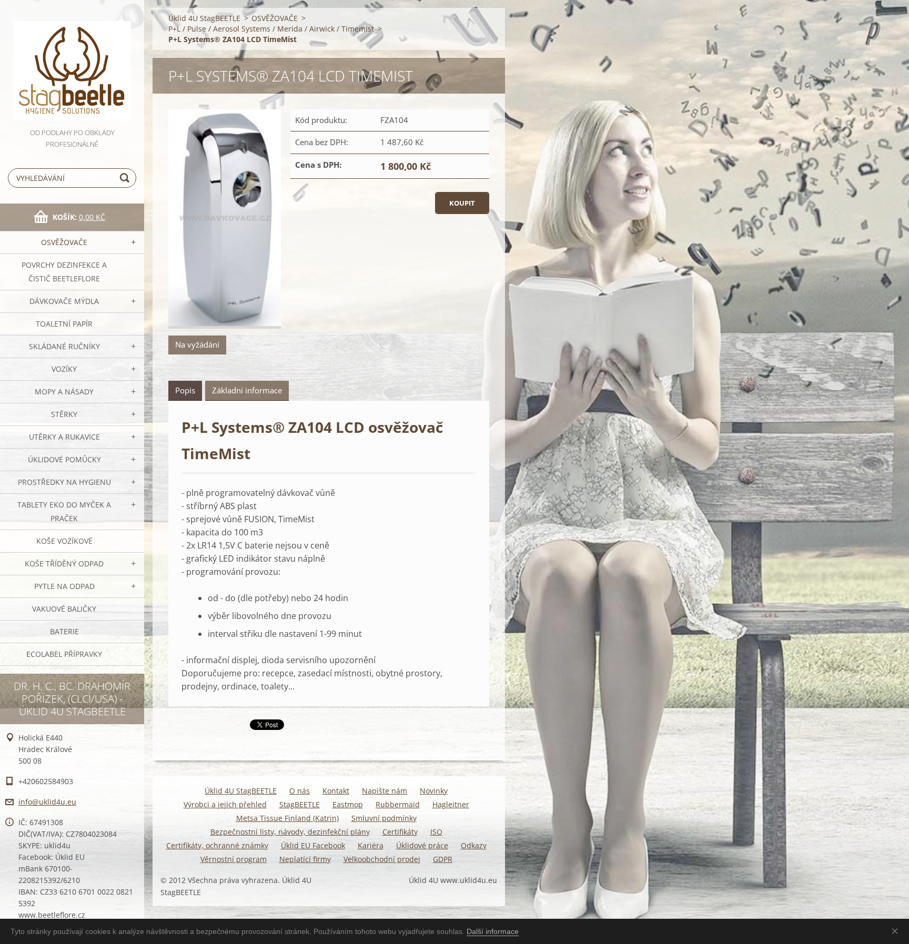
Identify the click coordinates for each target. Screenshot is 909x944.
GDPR (442, 859)
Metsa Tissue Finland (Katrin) (287, 818)
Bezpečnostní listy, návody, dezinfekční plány (290, 832)
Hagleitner (450, 804)
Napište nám (384, 791)
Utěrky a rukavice (64, 437)
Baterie (64, 631)
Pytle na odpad (64, 586)
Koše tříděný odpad (64, 564)
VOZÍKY (64, 369)
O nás (299, 791)
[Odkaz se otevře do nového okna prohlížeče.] (224, 219)
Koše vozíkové (64, 541)
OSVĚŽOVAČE (64, 242)
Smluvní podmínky (384, 818)
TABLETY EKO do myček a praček (64, 511)
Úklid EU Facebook (313, 845)
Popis (185, 390)
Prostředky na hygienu (64, 482)
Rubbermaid (398, 804)
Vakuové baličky (64, 609)
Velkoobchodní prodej (382, 859)
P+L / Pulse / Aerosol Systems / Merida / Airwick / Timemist (271, 29)
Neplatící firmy (305, 859)
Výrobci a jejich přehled (225, 804)
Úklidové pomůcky (64, 459)
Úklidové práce (422, 845)
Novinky (434, 791)
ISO (436, 832)
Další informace (493, 931)
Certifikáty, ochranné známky (217, 845)
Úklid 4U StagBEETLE (204, 18)
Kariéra (370, 845)
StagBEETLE (299, 804)
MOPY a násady (64, 392)
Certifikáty (400, 832)
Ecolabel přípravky (64, 654)
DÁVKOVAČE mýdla (64, 301)
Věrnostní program (233, 859)
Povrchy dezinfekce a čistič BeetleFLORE (64, 271)
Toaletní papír (64, 324)
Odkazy (474, 845)
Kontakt (335, 791)
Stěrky (64, 414)
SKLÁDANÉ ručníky (64, 346)
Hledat (126, 178)
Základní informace (247, 390)
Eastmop (347, 804)
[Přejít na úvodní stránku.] (72, 63)
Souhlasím (897, 931)
